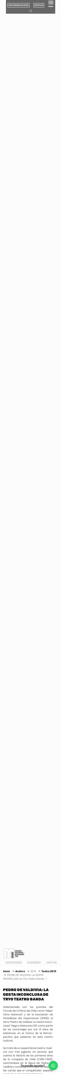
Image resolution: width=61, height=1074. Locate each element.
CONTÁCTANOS (13, 962)
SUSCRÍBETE (34, 962)
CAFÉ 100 (51, 962)
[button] (53, 1065)
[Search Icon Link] (31, 11)
